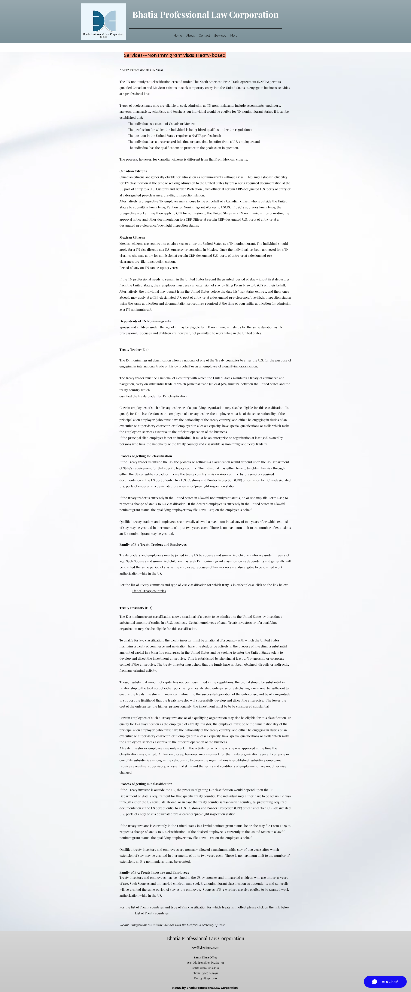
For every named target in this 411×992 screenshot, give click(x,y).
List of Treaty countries (149, 591)
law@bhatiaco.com (205, 947)
